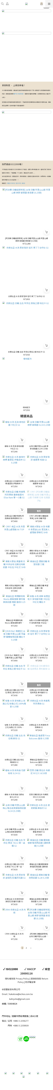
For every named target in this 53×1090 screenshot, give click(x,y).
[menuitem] (22, 947)
